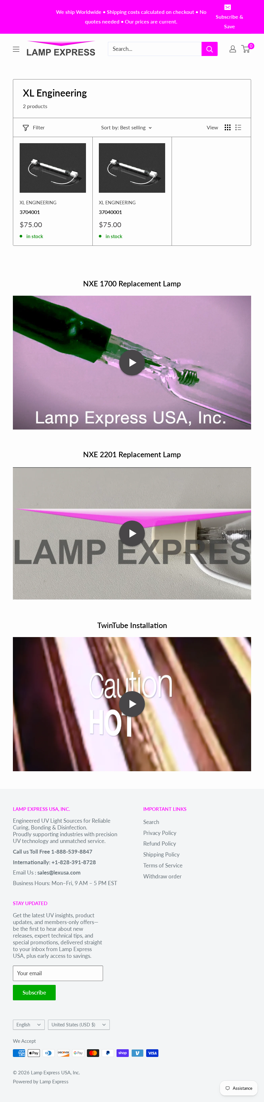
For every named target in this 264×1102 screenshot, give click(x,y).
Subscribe (34, 992)
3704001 (30, 212)
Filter (39, 127)
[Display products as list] (238, 127)
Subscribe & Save (229, 21)
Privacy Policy (159, 832)
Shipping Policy (161, 854)
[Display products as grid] (228, 127)
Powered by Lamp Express (41, 1081)
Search (151, 822)
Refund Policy (159, 843)
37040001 (110, 212)
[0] (246, 49)
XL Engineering (38, 202)
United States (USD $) (73, 1024)
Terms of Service (163, 865)
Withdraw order (162, 876)
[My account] (233, 48)
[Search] (210, 49)
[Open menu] (16, 49)
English (23, 1024)
